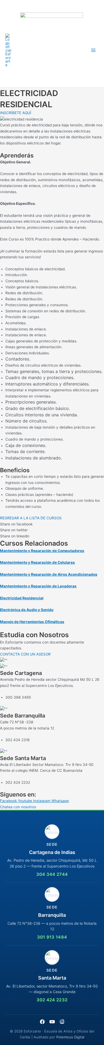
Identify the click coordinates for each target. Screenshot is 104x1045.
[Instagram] (62, 1022)
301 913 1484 (52, 937)
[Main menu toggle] (93, 50)
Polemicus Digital (70, 1037)
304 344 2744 (52, 874)
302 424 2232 (52, 999)
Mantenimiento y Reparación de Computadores (42, 551)
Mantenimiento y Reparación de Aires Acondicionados (48, 574)
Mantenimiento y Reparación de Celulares (37, 562)
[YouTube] (52, 1022)
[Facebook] (42, 1022)
